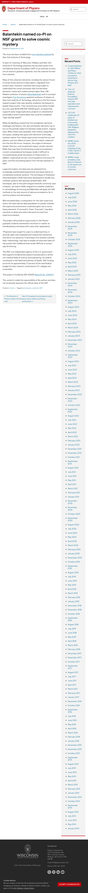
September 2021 (73, 462)
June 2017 (72, 680)
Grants (11, 288)
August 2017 (73, 672)
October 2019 (74, 562)
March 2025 (73, 271)
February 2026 (74, 218)
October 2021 (74, 457)
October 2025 (74, 239)
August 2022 (73, 416)
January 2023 (74, 390)
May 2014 (72, 824)
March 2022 (73, 436)
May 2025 (72, 262)
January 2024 (74, 336)
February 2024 (74, 332)
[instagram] (54, 872)
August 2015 (73, 764)
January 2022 (74, 444)
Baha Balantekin (34, 94)
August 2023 (73, 361)
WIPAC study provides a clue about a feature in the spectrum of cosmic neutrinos (74, 163)
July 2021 (72, 472)
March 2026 (73, 214)
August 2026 (73, 193)
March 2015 (73, 784)
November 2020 (72, 508)
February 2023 (74, 386)
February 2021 (74, 492)
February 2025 (74, 275)
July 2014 (72, 816)
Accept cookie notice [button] (69, 884)
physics (31, 2)
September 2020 (73, 519)
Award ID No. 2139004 (44, 274)
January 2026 (74, 222)
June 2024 (72, 315)
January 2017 (73, 697)
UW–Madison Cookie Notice (23, 888)
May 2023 (72, 373)
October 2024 (74, 296)
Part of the (27, 865)
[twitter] (49, 872)
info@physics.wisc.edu (60, 862)
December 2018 (75, 605)
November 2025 (72, 234)
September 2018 (73, 619)
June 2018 (72, 633)
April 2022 (72, 432)
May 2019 (72, 585)
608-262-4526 (59, 866)
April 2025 (72, 266)
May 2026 (72, 205)
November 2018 (75, 609)
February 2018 (74, 649)
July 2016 (72, 716)
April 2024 (72, 323)
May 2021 (72, 480)
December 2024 (72, 284)
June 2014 (72, 820)
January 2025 (74, 279)
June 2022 (72, 424)
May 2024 (72, 319)
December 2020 (72, 502)
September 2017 (73, 667)
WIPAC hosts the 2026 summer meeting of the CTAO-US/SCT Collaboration (74, 147)
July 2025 (72, 254)
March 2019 (73, 593)
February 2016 (74, 737)
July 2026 (72, 197)
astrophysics (26, 288)
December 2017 (75, 653)
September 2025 (73, 244)
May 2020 (72, 537)
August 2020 (73, 524)
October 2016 (74, 705)
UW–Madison (15, 2)
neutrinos (35, 288)
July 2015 (72, 768)
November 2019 (75, 557)
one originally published (42, 54)
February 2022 (74, 440)
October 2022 (74, 405)
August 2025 (73, 250)
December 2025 (72, 227)
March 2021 (73, 488)
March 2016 (73, 732)
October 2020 (74, 514)
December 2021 (74, 449)
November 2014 (75, 797)
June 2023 (72, 369)
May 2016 (72, 724)
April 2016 (72, 728)
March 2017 (73, 689)
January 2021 (73, 497)
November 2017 (75, 657)
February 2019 (74, 597)
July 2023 (72, 365)
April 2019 (72, 589)
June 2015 (72, 772)
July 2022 (72, 420)
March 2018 (73, 645)
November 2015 (75, 749)
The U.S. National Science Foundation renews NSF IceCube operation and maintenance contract (74, 99)
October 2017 (74, 661)
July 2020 (72, 528)
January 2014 (73, 828)
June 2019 (72, 581)
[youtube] (62, 872)
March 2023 (73, 382)
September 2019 (73, 567)
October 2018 (74, 614)
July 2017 (72, 676)
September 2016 (73, 710)
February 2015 (74, 789)
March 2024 (73, 327)
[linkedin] (58, 872)
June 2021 (72, 476)
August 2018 (73, 624)
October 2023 (74, 350)
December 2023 (75, 340)
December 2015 (75, 745)
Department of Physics (23, 8)
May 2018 (72, 637)
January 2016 (73, 741)
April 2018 (72, 641)
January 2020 (74, 553)
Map (49, 859)
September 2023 (73, 356)
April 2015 (72, 780)
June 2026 (72, 201)
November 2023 (72, 345)
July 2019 (72, 576)
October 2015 (74, 753)
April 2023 (72, 378)
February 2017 (74, 693)
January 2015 (73, 793)
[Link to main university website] (27, 858)
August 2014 (73, 812)
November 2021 (75, 453)
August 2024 (73, 307)
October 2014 (74, 801)
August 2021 (73, 468)
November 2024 (72, 290)
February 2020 (74, 549)
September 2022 (73, 410)
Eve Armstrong (19, 97)
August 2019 (73, 572)
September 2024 (73, 301)
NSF (41, 288)
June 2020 (72, 533)
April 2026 (72, 210)
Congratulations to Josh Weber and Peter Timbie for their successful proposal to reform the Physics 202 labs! (75, 75)
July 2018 (72, 628)
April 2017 (72, 685)
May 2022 (72, 428)
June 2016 (72, 720)
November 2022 (72, 399)
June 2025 (72, 258)
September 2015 (73, 758)
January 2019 (73, 601)
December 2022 (75, 394)
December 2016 (75, 701)
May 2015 (72, 776)
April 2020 (72, 541)
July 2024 (72, 311)
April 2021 (72, 484)
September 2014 (73, 806)
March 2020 (73, 545)
